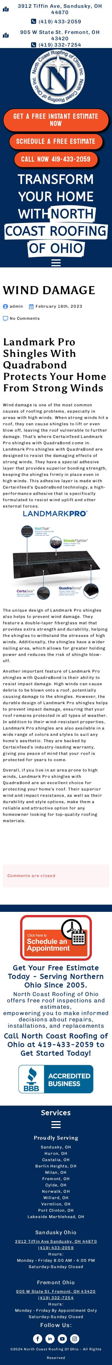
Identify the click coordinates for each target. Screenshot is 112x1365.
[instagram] (74, 1338)
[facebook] (37, 1338)
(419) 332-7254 (56, 1297)
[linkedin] (50, 1338)
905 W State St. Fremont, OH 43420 (56, 1291)
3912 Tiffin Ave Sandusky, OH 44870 (56, 1241)
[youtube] (62, 1338)
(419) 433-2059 (56, 1247)
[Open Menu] (56, 262)
